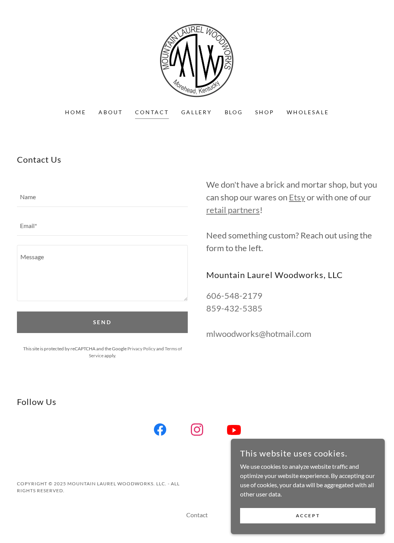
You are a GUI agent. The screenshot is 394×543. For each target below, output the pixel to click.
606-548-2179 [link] (234, 295)
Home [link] (75, 112)
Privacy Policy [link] (141, 348)
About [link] (110, 112)
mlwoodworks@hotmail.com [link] (258, 333)
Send (102, 322)
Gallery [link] (196, 112)
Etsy (297, 197)
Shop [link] (264, 112)
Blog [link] (234, 112)
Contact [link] (152, 112)
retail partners (233, 210)
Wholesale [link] (308, 112)
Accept (308, 515)
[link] (197, 59)
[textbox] (102, 197)
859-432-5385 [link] (234, 308)
